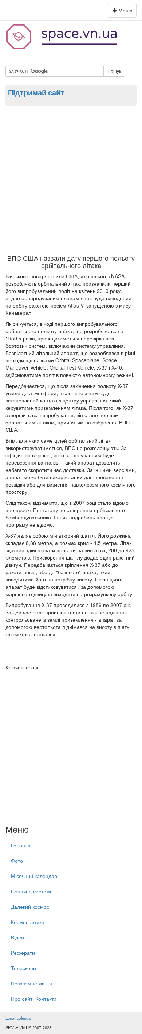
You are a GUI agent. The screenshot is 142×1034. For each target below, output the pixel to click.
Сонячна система (32, 891)
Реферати (23, 952)
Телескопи (23, 968)
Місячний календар (34, 876)
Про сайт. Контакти (33, 998)
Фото (17, 860)
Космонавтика (27, 922)
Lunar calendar (18, 1018)
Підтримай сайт (36, 92)
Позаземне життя (31, 983)
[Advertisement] (71, 179)
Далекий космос (30, 906)
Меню (123, 12)
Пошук (114, 71)
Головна (21, 845)
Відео (17, 937)
